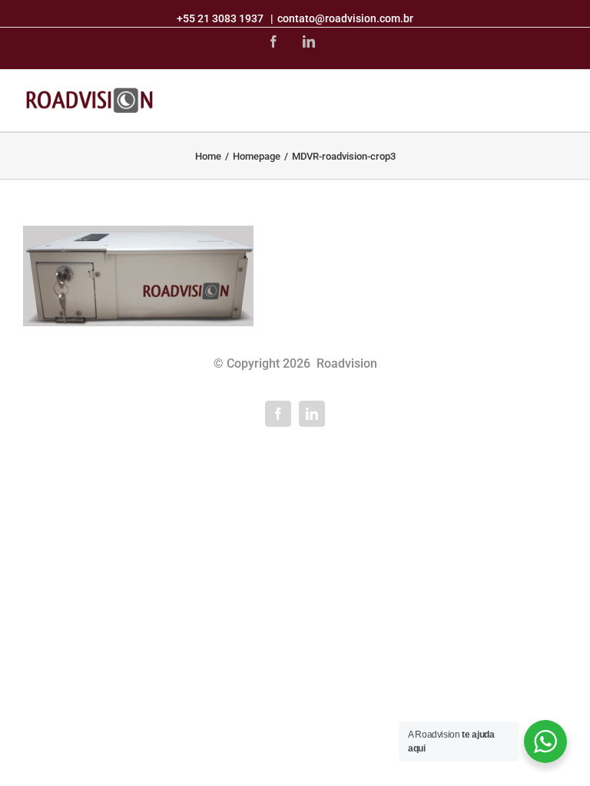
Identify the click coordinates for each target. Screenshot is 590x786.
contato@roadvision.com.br (345, 18)
